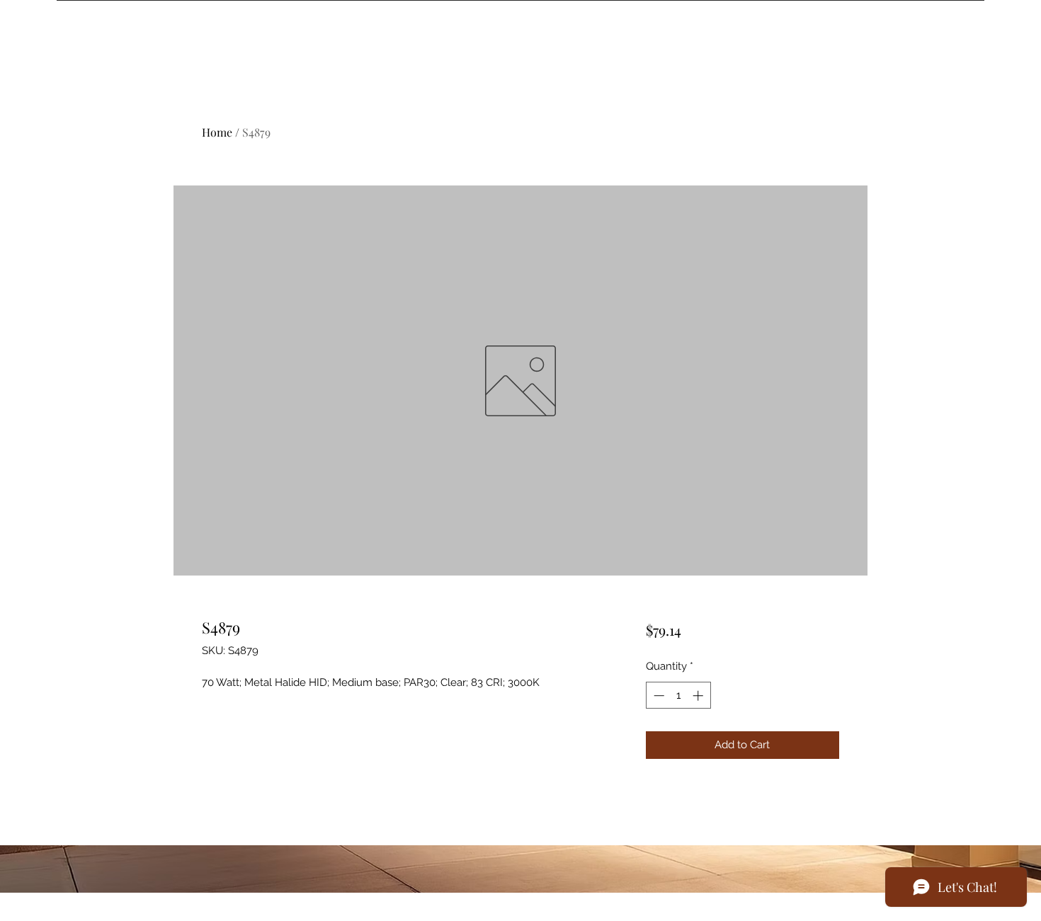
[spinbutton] (678, 695)
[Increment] (699, 695)
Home (217, 132)
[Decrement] (657, 695)
